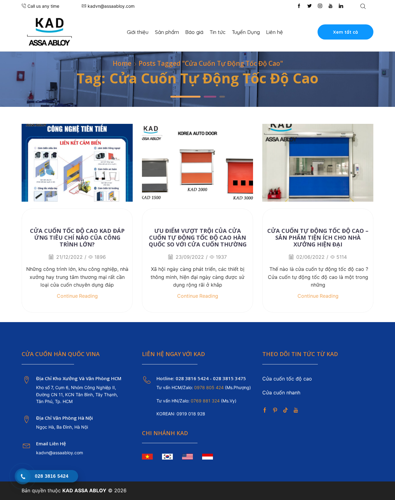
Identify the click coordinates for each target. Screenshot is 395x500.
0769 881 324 (206, 400)
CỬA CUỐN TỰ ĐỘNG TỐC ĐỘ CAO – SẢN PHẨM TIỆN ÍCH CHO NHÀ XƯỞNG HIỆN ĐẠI (317, 237)
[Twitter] (309, 6)
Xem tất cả (345, 32)
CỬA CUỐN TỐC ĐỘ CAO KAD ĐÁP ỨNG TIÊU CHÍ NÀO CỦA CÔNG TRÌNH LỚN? (77, 237)
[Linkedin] (341, 6)
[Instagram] (320, 6)
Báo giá (194, 32)
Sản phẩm (167, 32)
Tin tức (218, 32)
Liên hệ (274, 32)
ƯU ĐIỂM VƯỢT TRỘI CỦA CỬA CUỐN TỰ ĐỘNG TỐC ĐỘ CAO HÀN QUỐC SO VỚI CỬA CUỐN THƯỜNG (198, 237)
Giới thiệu (137, 32)
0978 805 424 (208, 387)
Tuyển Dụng (246, 32)
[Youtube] (330, 6)
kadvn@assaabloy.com (59, 452)
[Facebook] (299, 6)
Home (122, 63)
